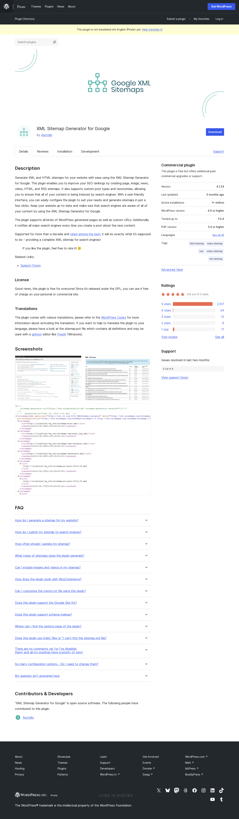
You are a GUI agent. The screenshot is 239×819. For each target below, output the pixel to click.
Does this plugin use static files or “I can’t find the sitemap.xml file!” (61, 638)
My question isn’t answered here (37, 676)
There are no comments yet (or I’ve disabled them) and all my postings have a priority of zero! (49, 650)
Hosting (19, 768)
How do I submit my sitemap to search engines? (48, 532)
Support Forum (31, 265)
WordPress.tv (110, 774)
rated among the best (85, 234)
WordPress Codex (113, 317)
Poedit (61, 334)
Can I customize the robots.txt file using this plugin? (50, 591)
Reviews (43, 151)
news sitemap (215, 243)
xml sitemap (216, 258)
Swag (148, 774)
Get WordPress (221, 6)
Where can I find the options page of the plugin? (48, 626)
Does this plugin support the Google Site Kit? (46, 603)
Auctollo (46, 135)
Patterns (63, 774)
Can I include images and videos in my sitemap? (48, 567)
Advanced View (172, 269)
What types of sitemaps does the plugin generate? (49, 555)
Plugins (62, 768)
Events (147, 762)
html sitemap (197, 243)
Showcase (64, 756)
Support (218, 151)
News (18, 762)
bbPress (192, 768)
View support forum (174, 377)
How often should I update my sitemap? (42, 544)
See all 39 (218, 234)
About (18, 756)
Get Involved (151, 756)
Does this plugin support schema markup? (43, 614)
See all (219, 337)
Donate (149, 768)
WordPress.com (196, 756)
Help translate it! (152, 29)
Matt (189, 762)
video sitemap (215, 251)
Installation (64, 151)
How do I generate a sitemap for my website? (46, 520)
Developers (107, 768)
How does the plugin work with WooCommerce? (48, 579)
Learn (103, 756)
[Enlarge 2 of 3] (146, 360)
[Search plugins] (54, 42)
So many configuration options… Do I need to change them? (56, 664)
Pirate (54, 795)
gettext (37, 334)
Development (90, 151)
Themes (63, 762)
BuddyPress (194, 774)
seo (201, 251)
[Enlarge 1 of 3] (76, 360)
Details (23, 151)
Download (215, 131)
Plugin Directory (25, 18)
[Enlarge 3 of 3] (146, 409)
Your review (169, 337)
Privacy (19, 774)
